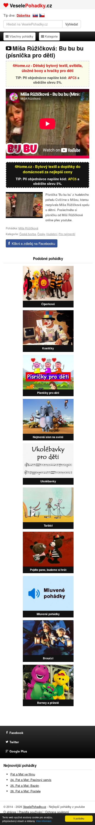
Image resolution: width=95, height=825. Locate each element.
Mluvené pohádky (48, 614)
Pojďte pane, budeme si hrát (48, 570)
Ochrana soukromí (57, 812)
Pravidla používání (31, 812)
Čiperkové (48, 304)
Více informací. (44, 821)
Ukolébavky (48, 481)
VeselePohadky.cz (34, 807)
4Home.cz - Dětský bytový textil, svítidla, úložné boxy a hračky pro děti (48, 68)
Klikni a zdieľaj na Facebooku (33, 243)
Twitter (14, 742)
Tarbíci (48, 525)
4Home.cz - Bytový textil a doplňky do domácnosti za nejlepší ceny (47, 169)
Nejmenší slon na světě (48, 437)
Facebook (16, 733)
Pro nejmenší (67, 234)
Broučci (48, 658)
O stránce (9, 812)
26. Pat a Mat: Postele (25, 791)
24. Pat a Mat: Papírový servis (30, 780)
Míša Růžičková (28, 228)
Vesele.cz (31, 5)
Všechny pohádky (21, 36)
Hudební (51, 234)
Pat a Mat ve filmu (22, 774)
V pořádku (78, 818)
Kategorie (51, 36)
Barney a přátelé (48, 703)
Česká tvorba (27, 234)
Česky (41, 234)
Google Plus (18, 751)
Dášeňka (23, 15)
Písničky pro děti (48, 393)
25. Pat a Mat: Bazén (24, 785)
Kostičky (48, 348)
